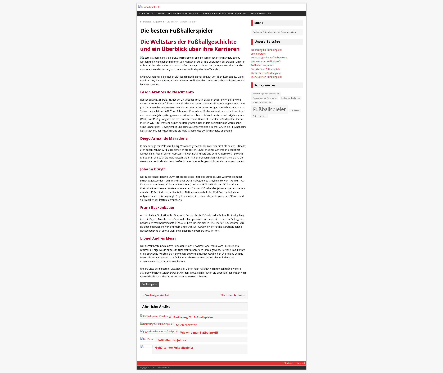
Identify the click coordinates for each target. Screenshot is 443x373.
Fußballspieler (149, 284)
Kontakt (301, 363)
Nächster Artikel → (233, 295)
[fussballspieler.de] (221, 7)
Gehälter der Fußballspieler (178, 13)
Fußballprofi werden (262, 102)
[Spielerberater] (156, 323)
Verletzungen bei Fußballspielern (269, 57)
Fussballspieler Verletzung (265, 98)
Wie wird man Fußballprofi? (266, 61)
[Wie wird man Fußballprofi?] (159, 331)
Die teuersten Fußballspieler (266, 76)
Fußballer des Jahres (262, 65)
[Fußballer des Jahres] (147, 339)
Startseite (146, 13)
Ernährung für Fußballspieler (224, 13)
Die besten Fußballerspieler (266, 73)
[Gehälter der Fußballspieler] (146, 351)
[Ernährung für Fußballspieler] (155, 316)
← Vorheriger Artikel (155, 295)
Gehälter (295, 110)
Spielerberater (261, 13)
